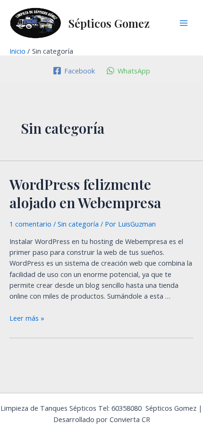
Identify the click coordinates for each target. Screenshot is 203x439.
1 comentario (30, 223)
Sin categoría (78, 223)
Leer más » (26, 318)
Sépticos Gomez (109, 23)
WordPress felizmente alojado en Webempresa (85, 193)
